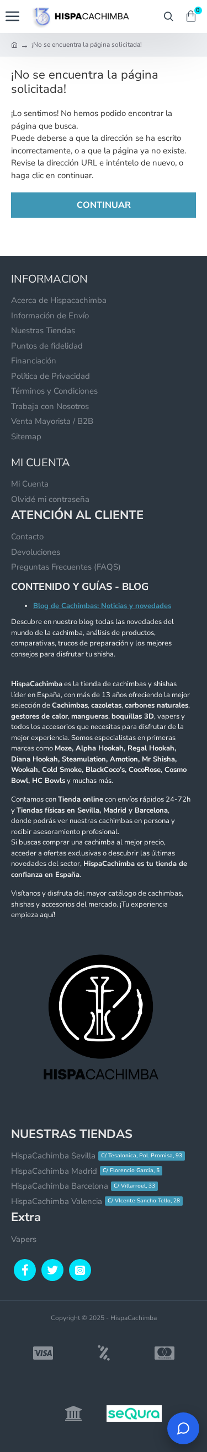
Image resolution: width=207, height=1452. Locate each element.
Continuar (104, 205)
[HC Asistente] (183, 1428)
